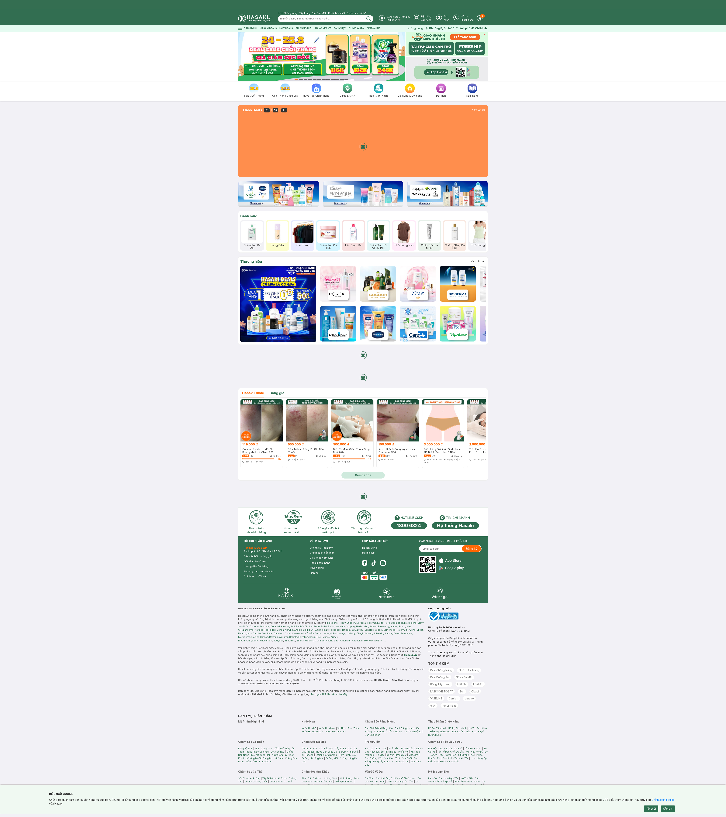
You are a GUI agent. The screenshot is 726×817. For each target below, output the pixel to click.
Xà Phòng (255, 778)
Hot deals (286, 28)
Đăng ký (405, 16)
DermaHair (373, 28)
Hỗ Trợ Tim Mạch (457, 728)
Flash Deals (252, 110)
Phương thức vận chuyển (259, 571)
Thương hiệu (251, 261)
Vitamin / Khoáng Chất (440, 781)
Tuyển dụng (317, 567)
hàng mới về (323, 28)
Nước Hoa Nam (327, 728)
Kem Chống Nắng (287, 13)
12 (346, 79)
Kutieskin (357, 640)
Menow (368, 640)
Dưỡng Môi (332, 758)
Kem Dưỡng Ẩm (439, 677)
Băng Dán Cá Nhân (312, 778)
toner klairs (449, 705)
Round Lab (332, 640)
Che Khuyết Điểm (374, 751)
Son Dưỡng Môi (373, 758)
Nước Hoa (296, 245)
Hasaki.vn (410, 654)
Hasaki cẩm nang (320, 562)
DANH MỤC (250, 28)
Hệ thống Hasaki (455, 525)
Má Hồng (391, 751)
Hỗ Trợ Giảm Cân (470, 778)
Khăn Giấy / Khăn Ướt (266, 748)
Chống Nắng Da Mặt (246, 247)
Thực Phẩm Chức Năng (372, 247)
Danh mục (248, 216)
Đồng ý (667, 808)
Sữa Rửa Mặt (319, 13)
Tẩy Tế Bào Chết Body (274, 778)
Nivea (241, 640)
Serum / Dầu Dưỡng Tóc (443, 754)
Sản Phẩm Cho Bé (474, 247)
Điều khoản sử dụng (321, 557)
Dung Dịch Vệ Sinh (273, 758)
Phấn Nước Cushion (412, 748)
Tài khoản (392, 20)
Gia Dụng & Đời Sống (398, 247)
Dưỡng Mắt (317, 758)
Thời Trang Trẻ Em (347, 247)
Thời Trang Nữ (271, 245)
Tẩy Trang (304, 13)
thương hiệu (304, 28)
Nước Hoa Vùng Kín (335, 731)
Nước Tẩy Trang (469, 670)
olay (433, 705)
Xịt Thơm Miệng (412, 731)
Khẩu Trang (346, 778)
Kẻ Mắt (390, 754)
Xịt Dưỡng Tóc (466, 754)
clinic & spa (356, 28)
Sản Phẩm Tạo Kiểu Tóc (455, 758)
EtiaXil (300, 640)
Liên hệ (314, 572)
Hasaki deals (268, 28)
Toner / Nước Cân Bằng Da (322, 751)
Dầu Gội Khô (455, 748)
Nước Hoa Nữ (309, 728)
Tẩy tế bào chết (336, 13)
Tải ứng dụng (414, 28)
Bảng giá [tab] (277, 393)
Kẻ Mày (380, 754)
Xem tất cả (478, 109)
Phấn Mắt (401, 754)
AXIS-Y (378, 640)
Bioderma (352, 13)
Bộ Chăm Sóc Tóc (449, 761)
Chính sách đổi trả (255, 576)
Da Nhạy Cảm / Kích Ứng (400, 781)
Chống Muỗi (254, 758)
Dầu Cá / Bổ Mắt (461, 731)
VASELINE (436, 698)
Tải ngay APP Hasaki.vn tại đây (329, 694)
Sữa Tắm (243, 778)
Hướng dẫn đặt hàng (256, 566)
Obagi (475, 691)
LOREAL (478, 684)
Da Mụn (380, 781)
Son (462, 691)
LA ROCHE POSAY (441, 691)
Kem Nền (381, 748)
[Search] (368, 18)
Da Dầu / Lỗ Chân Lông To (379, 778)
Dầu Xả (443, 748)
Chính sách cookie (663, 799)
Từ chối (651, 808)
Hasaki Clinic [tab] (253, 393)
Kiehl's (363, 13)
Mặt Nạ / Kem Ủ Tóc (477, 751)
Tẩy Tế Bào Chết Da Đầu (450, 751)
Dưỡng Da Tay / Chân (256, 781)
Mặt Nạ (461, 684)
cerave (469, 698)
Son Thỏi (407, 758)
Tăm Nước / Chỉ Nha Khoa (388, 731)
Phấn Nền (394, 748)
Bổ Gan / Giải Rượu (440, 731)
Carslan (453, 698)
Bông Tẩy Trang (440, 684)
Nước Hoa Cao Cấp (312, 731)
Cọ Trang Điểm (400, 761)
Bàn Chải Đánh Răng (376, 728)
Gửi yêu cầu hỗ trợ (255, 561)
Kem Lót (369, 748)
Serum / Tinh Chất (348, 751)
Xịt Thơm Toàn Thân (348, 728)
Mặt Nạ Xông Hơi (260, 754)
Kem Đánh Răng (398, 728)
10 (337, 79)
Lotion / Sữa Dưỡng (326, 754)
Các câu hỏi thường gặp (258, 556)
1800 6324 (409, 525)
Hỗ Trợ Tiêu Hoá (437, 728)
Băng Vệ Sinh (245, 748)
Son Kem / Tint (392, 758)
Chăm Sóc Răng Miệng (322, 247)
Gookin (309, 640)
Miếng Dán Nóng (344, 781)
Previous (240, 56)
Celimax (319, 640)
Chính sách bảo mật (322, 552)
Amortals (345, 640)
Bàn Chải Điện (372, 734)
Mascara (413, 754)
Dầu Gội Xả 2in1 (473, 748)
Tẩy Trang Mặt (309, 748)
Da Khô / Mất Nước (405, 778)
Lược (473, 758)
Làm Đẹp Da (435, 778)
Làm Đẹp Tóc (451, 778)
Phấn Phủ (403, 751)
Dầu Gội (432, 748)
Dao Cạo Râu (261, 751)
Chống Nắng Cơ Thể (281, 781)
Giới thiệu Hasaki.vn (321, 547)
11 (342, 79)
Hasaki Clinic (369, 547)
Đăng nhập (393, 16)
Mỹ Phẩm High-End (448, 247)
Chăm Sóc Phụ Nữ (423, 247)
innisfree (290, 640)
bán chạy (340, 28)
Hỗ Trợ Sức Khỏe (478, 728)
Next (402, 56)
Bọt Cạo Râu (277, 751)
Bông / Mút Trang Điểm (258, 761)
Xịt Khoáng (307, 754)
